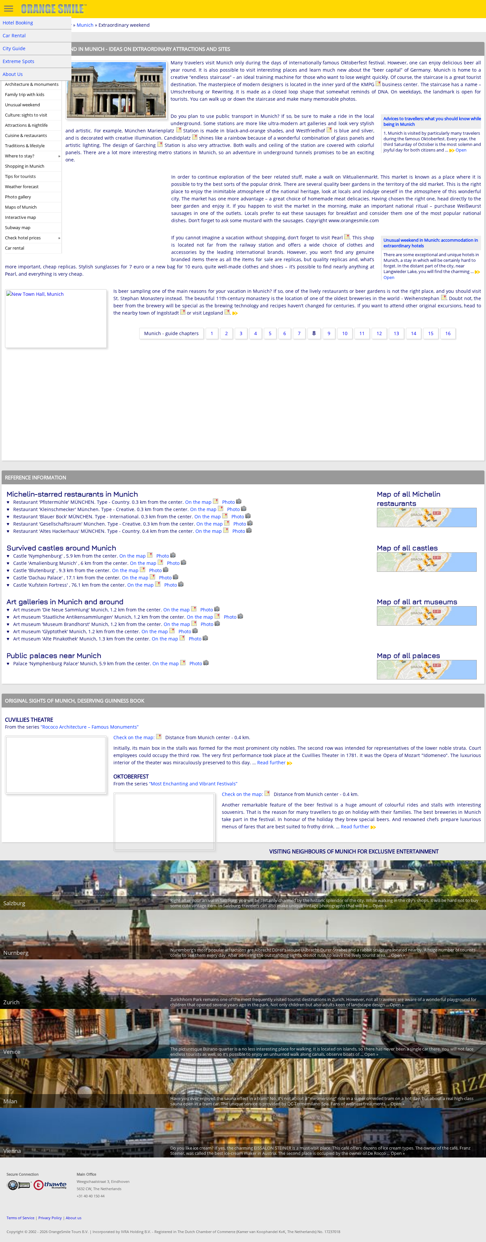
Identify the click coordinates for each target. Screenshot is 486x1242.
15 (430, 333)
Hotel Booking (18, 22)
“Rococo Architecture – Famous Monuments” (90, 727)
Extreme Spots (18, 61)
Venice (11, 1051)
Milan (10, 1101)
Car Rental (14, 35)
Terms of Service (20, 1217)
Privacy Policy (50, 1217)
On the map (199, 502)
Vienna (12, 1151)
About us (73, 1217)
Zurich (11, 1002)
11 (362, 333)
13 (396, 333)
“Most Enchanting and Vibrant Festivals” (193, 783)
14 (413, 333)
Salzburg (14, 903)
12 (379, 333)
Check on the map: (134, 737)
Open (460, 150)
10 (344, 333)
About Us (13, 74)
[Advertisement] (115, 216)
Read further (272, 762)
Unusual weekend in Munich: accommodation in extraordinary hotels (431, 243)
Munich (85, 25)
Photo (229, 502)
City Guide (14, 48)
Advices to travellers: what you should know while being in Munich (432, 121)
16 (448, 333)
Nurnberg (15, 952)
